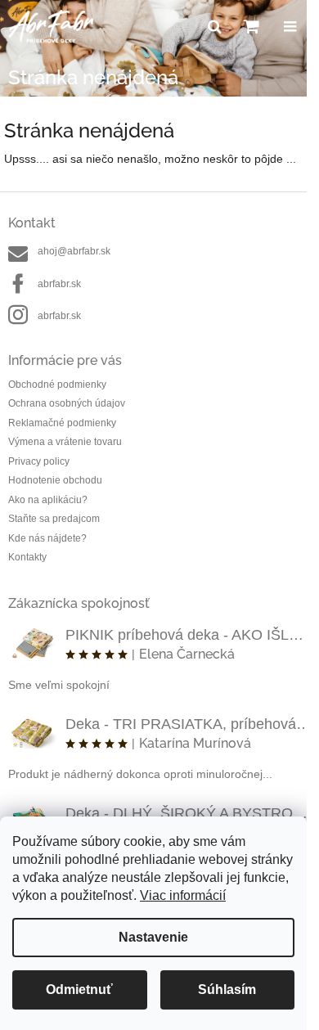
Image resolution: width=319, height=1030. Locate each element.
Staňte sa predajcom (54, 518)
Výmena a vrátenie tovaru (65, 442)
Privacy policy (39, 461)
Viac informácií (183, 895)
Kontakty (27, 557)
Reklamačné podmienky (62, 423)
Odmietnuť (79, 989)
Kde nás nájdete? (47, 538)
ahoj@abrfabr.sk (74, 251)
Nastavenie (153, 937)
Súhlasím (227, 989)
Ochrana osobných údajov (66, 403)
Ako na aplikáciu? (48, 500)
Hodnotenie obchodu (55, 480)
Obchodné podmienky (57, 384)
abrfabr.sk (59, 284)
